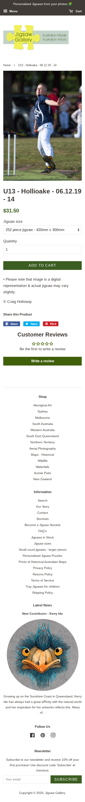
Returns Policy (43, 574)
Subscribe (66, 779)
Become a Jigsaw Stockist (42, 525)
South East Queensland (42, 436)
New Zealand (42, 479)
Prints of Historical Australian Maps (42, 562)
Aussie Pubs (42, 473)
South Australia (42, 424)
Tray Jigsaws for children (43, 586)
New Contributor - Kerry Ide (42, 613)
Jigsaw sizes (42, 543)
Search (43, 500)
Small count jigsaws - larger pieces (42, 549)
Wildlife (43, 460)
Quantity (10, 241)
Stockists (42, 519)
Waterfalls (42, 467)
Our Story (42, 506)
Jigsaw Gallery (55, 793)
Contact (42, 512)
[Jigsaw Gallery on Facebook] (32, 736)
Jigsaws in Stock (42, 537)
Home (7, 65)
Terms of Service (42, 580)
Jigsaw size (12, 221)
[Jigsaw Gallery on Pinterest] (42, 736)
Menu (13, 11)
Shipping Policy (42, 592)
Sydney (42, 411)
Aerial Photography (42, 448)
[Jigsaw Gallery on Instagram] (53, 736)
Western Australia (43, 430)
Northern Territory (42, 442)
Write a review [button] (42, 361)
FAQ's (42, 531)
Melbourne (42, 417)
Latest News (42, 605)
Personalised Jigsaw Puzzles (42, 555)
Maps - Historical (42, 454)
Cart (78, 11)
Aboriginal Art (42, 405)
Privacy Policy (42, 568)
